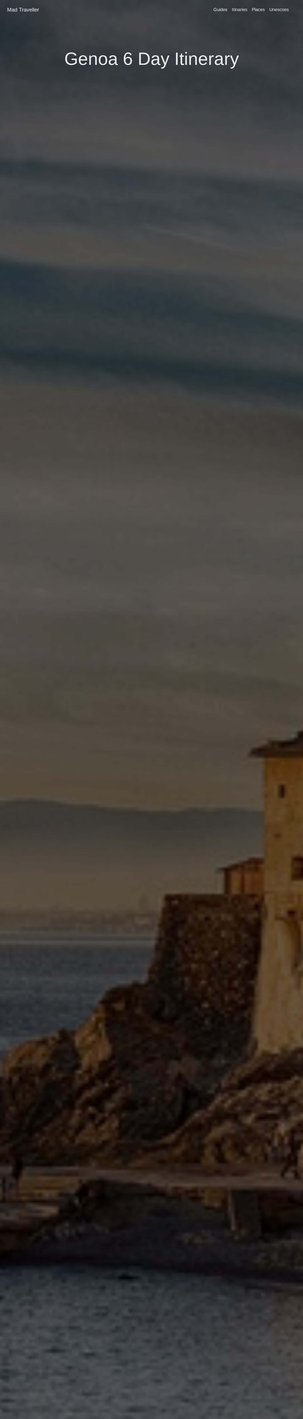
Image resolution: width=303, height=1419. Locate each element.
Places (258, 9)
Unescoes (279, 9)
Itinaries (239, 9)
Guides (220, 9)
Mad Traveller (23, 10)
